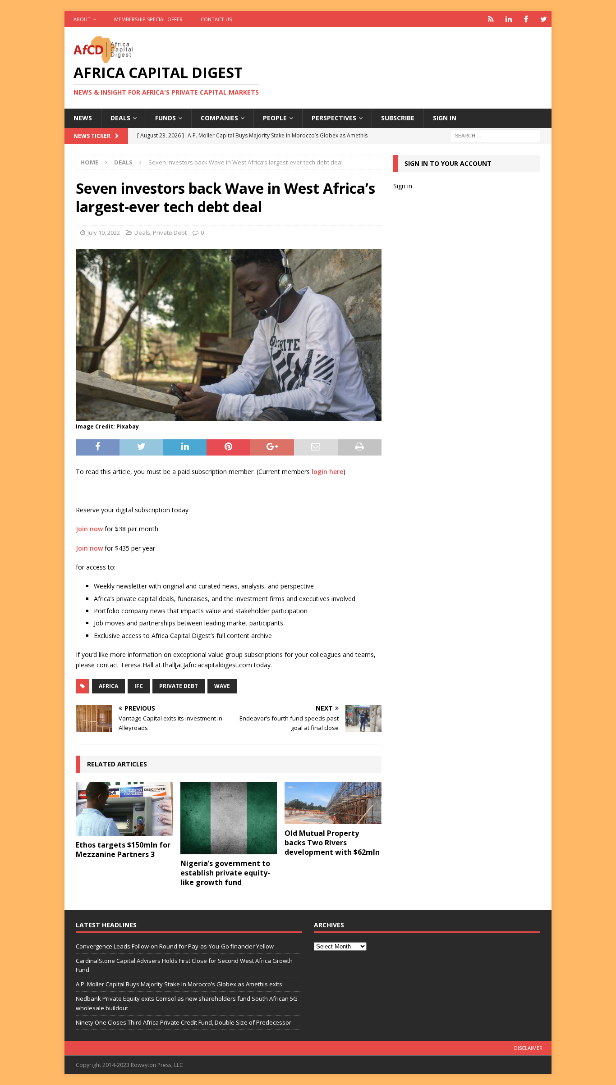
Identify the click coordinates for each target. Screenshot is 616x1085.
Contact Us (216, 19)
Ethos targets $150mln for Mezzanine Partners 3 (123, 849)
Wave (222, 686)
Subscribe (397, 118)
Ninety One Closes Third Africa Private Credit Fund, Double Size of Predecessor (183, 1022)
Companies (219, 118)
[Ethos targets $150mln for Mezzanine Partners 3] (124, 809)
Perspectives (334, 118)
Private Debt (170, 232)
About (82, 19)
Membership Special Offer (148, 19)
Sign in (444, 118)
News (83, 118)
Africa (108, 686)
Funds (165, 118)
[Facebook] (526, 19)
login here (327, 471)
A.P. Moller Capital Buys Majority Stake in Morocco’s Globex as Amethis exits (179, 984)
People (275, 118)
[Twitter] (544, 19)
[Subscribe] (491, 19)
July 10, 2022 (103, 232)
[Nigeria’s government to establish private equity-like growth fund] (228, 818)
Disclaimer (528, 1047)
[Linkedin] (508, 19)
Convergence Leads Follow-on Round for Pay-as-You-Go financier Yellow (175, 946)
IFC (138, 686)
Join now (89, 528)
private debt (178, 686)
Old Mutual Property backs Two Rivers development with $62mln (332, 842)
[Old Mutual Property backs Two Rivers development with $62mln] (333, 803)
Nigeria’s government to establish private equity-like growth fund (225, 872)
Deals (120, 118)
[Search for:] (495, 135)
